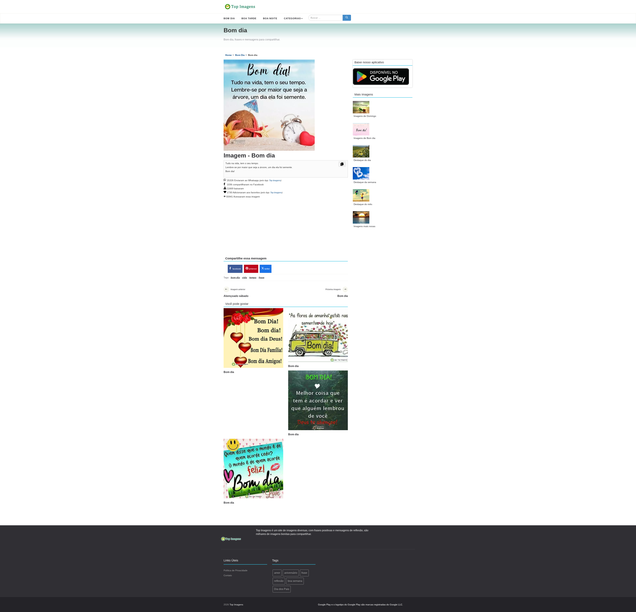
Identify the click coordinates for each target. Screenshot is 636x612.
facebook (236, 269)
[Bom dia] (253, 338)
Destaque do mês (363, 204)
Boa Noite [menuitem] (270, 18)
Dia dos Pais (281, 589)
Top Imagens (275, 180)
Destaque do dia (362, 160)
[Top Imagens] (240, 6)
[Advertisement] (286, 225)
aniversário (290, 572)
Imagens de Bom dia (364, 138)
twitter (267, 269)
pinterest (252, 269)
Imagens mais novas (364, 226)
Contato (228, 575)
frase (304, 572)
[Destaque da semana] (361, 173)
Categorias (292, 18)
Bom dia (229, 372)
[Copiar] (342, 164)
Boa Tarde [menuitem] (248, 18)
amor (277, 572)
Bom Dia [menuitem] (229, 18)
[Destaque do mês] (361, 195)
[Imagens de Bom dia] (361, 129)
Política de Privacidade (235, 570)
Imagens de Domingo (365, 116)
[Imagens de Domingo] (361, 107)
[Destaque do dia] (361, 151)
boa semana (295, 581)
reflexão (279, 581)
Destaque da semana (365, 182)
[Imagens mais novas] (361, 217)
